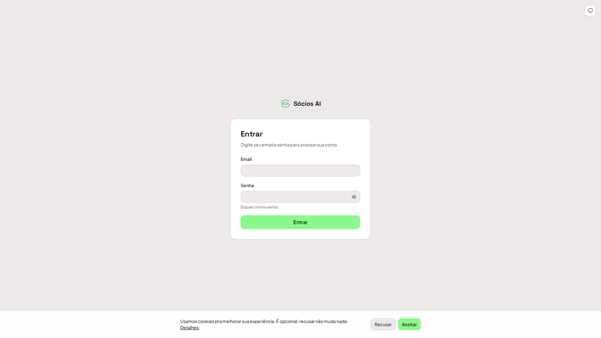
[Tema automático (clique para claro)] (590, 10)
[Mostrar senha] (354, 197)
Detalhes (189, 327)
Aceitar (409, 324)
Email (246, 159)
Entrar (300, 222)
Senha (247, 185)
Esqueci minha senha (259, 207)
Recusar (383, 324)
